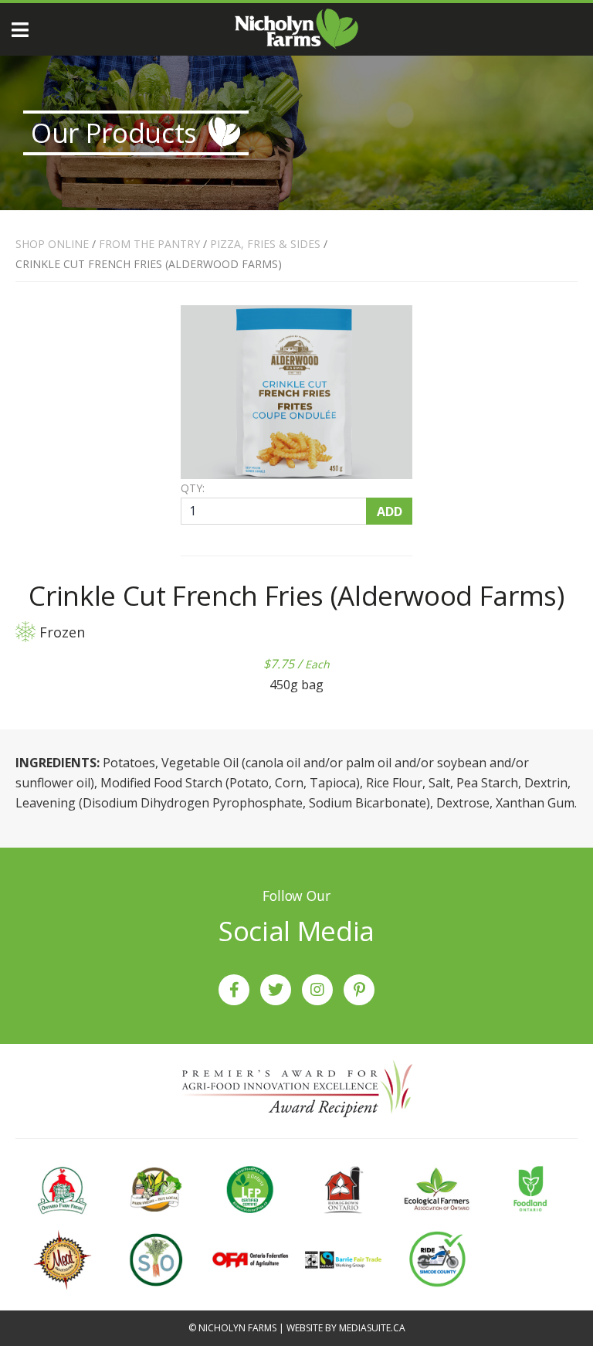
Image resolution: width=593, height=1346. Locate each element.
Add (389, 511)
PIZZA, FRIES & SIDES (265, 243)
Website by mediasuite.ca (345, 1327)
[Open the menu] (20, 29)
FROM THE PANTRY (149, 243)
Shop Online (52, 243)
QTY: (193, 488)
